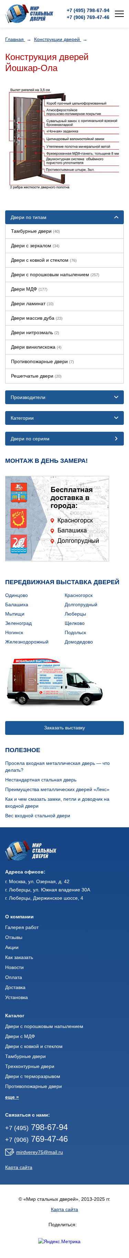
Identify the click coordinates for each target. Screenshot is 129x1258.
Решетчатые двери (36, 376)
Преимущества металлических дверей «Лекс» (57, 789)
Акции (12, 947)
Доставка (15, 987)
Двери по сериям (30, 438)
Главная (15, 39)
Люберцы (75, 614)
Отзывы (13, 937)
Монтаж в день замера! (46, 460)
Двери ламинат (32, 303)
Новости (14, 967)
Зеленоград (18, 623)
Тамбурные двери (35, 231)
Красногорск (79, 595)
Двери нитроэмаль (35, 332)
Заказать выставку (64, 727)
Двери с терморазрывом (32, 1076)
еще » (12, 1097)
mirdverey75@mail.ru (39, 1152)
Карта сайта (18, 1167)
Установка (16, 997)
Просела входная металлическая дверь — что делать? (57, 766)
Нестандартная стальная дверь (40, 779)
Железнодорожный (27, 642)
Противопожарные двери (42, 361)
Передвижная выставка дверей (62, 582)
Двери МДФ (29, 289)
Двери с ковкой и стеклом (44, 260)
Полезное (22, 750)
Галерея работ (22, 927)
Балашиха (16, 604)
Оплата (13, 977)
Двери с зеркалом (35, 245)
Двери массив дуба (37, 318)
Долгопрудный (81, 604)
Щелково (75, 623)
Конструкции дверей (57, 39)
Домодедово (79, 642)
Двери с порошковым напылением (55, 274)
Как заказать (19, 957)
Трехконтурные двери (29, 1066)
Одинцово (16, 595)
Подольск (75, 632)
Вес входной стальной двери (37, 815)
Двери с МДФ (20, 1036)
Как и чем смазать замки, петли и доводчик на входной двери (57, 802)
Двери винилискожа (36, 347)
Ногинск (14, 632)
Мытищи (14, 614)
